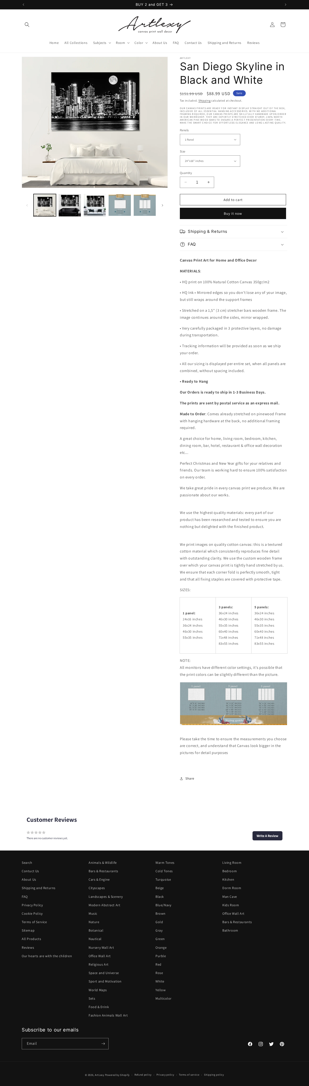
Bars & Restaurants (103, 871)
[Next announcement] (285, 4)
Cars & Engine (99, 879)
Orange (161, 947)
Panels (184, 130)
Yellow (160, 990)
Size (182, 151)
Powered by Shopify (117, 1075)
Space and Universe (104, 973)
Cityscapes (97, 888)
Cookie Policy (32, 913)
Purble (160, 956)
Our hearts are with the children (47, 956)
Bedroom (229, 871)
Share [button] (189, 778)
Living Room (232, 862)
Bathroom (230, 930)
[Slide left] (27, 205)
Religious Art (99, 964)
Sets (92, 998)
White (159, 981)
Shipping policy (214, 1075)
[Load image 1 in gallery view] (45, 205)
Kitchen (228, 879)
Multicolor (163, 998)
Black (159, 896)
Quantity (186, 173)
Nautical (95, 939)
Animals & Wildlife (103, 862)
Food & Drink (99, 1007)
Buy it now (233, 213)
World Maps (98, 990)
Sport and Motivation (105, 981)
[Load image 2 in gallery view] (69, 205)
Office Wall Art (100, 956)
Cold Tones (164, 871)
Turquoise (163, 879)
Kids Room (230, 905)
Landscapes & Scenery (106, 896)
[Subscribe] (103, 1043)
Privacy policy (165, 1075)
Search (27, 862)
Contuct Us (30, 871)
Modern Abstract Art (104, 905)
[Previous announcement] (23, 4)
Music (93, 913)
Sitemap (28, 930)
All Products (31, 939)
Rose (159, 973)
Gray (158, 930)
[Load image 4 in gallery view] (119, 205)
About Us (29, 879)
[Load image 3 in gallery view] (95, 205)
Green (160, 939)
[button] (27, 24)
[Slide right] (162, 205)
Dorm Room (231, 888)
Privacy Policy (32, 905)
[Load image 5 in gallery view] (144, 205)
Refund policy (143, 1075)
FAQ (25, 896)
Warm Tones (165, 862)
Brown (160, 913)
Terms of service (189, 1075)
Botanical (96, 930)
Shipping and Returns (39, 888)
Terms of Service (34, 922)
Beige (159, 888)
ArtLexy (99, 1075)
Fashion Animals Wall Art (108, 1015)
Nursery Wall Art (101, 947)
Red (158, 964)
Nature (94, 922)
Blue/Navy (163, 905)
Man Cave (229, 896)
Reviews (28, 947)
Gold (159, 922)
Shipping (204, 100)
